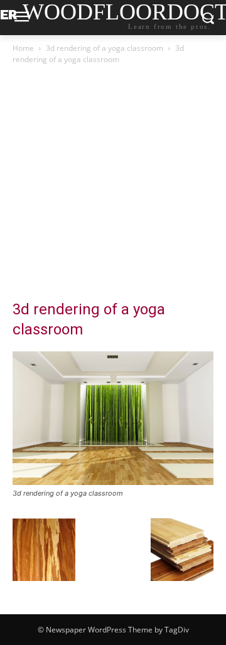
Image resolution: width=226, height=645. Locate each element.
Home (23, 48)
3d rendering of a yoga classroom (104, 48)
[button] (44, 549)
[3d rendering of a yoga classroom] (113, 481)
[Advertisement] (113, 186)
